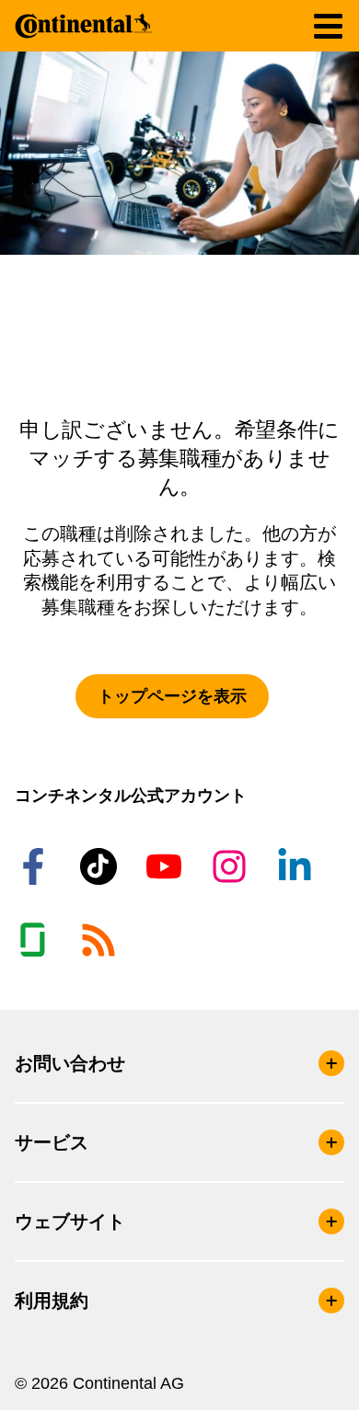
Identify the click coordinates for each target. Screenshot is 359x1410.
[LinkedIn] (297, 866)
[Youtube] (166, 866)
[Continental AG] (84, 26)
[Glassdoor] (36, 940)
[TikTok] (101, 866)
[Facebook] (36, 866)
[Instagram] (232, 866)
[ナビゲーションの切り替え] (328, 26)
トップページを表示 (172, 696)
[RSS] (101, 940)
